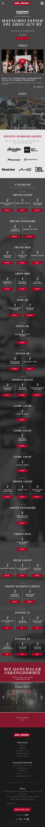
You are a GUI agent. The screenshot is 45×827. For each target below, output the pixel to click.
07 (32, 128)
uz (42, 3)
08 (34, 128)
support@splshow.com (22, 776)
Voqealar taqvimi (22, 756)
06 (29, 128)
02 (18, 128)
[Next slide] (42, 75)
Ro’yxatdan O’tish (22, 750)
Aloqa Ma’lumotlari (22, 753)
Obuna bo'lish (22, 810)
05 (26, 128)
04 (24, 128)
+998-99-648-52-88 (22, 773)
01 (16, 128)
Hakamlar (22, 748)
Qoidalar (22, 745)
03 (21, 128)
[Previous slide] (2, 113)
